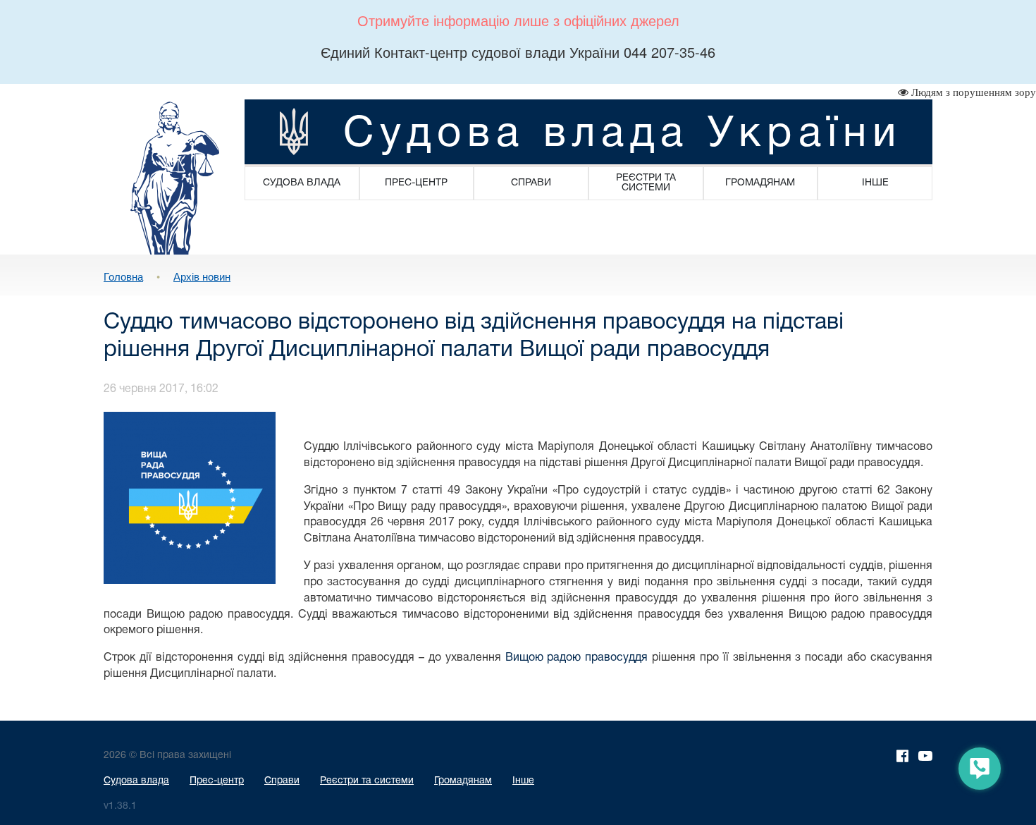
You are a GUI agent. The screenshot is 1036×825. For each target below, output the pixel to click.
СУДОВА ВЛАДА (301, 183)
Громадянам (463, 781)
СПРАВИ (531, 183)
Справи (282, 781)
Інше (523, 781)
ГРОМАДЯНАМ (760, 183)
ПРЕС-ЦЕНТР (416, 183)
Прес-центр (217, 781)
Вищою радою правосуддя (576, 658)
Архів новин (201, 276)
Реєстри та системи (367, 781)
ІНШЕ (875, 183)
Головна (123, 276)
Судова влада (136, 781)
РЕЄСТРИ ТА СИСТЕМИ (646, 182)
